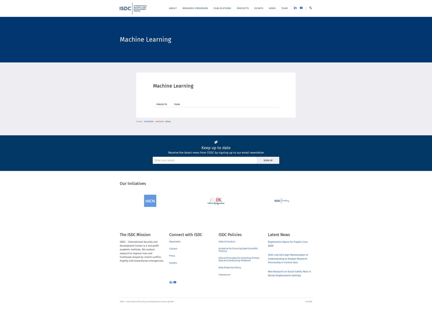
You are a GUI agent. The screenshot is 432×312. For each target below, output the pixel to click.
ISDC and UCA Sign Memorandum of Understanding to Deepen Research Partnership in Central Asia (288, 258)
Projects (161, 104)
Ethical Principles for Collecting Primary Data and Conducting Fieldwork (239, 259)
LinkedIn (159, 121)
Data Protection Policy (230, 267)
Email (168, 121)
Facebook (149, 121)
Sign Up (268, 160)
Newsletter (175, 241)
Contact (173, 248)
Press (172, 255)
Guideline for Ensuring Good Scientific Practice (238, 249)
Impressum (224, 274)
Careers (173, 263)
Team (177, 104)
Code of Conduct (227, 241)
